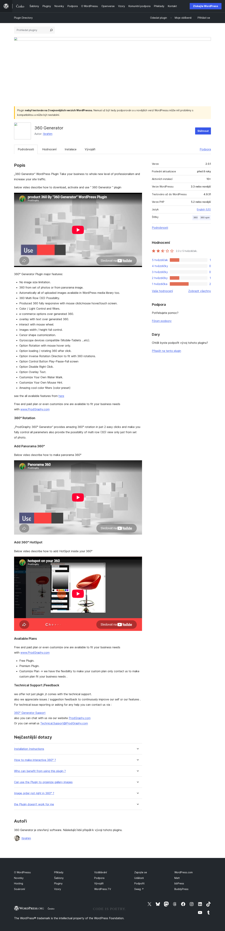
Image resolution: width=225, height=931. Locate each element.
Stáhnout (203, 130)
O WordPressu (22, 872)
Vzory (57, 889)
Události (139, 877)
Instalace (70, 149)
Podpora (205, 149)
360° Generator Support (30, 712)
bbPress (179, 883)
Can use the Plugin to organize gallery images (43, 782)
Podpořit (139, 883)
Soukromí (19, 889)
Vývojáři (90, 149)
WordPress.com (183, 872)
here (61, 396)
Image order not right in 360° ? (34, 793)
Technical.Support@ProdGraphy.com (64, 723)
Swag (139, 889)
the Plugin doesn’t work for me (34, 804)
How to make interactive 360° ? (35, 760)
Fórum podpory (162, 321)
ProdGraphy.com (80, 718)
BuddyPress (181, 889)
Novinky (19, 877)
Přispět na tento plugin (166, 351)
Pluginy (58, 883)
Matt (177, 877)
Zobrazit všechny (199, 291)
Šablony (59, 877)
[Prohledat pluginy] (51, 30)
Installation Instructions (29, 749)
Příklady (58, 872)
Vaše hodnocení (162, 291)
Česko (51, 908)
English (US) (204, 209)
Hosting (18, 883)
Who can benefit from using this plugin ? (40, 771)
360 (195, 217)
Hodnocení (49, 149)
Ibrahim (47, 134)
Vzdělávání (100, 872)
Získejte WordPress (205, 6)
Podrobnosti (26, 149)
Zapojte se (140, 872)
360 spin (205, 217)
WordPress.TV (102, 889)
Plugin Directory (23, 17)
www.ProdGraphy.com (35, 409)
